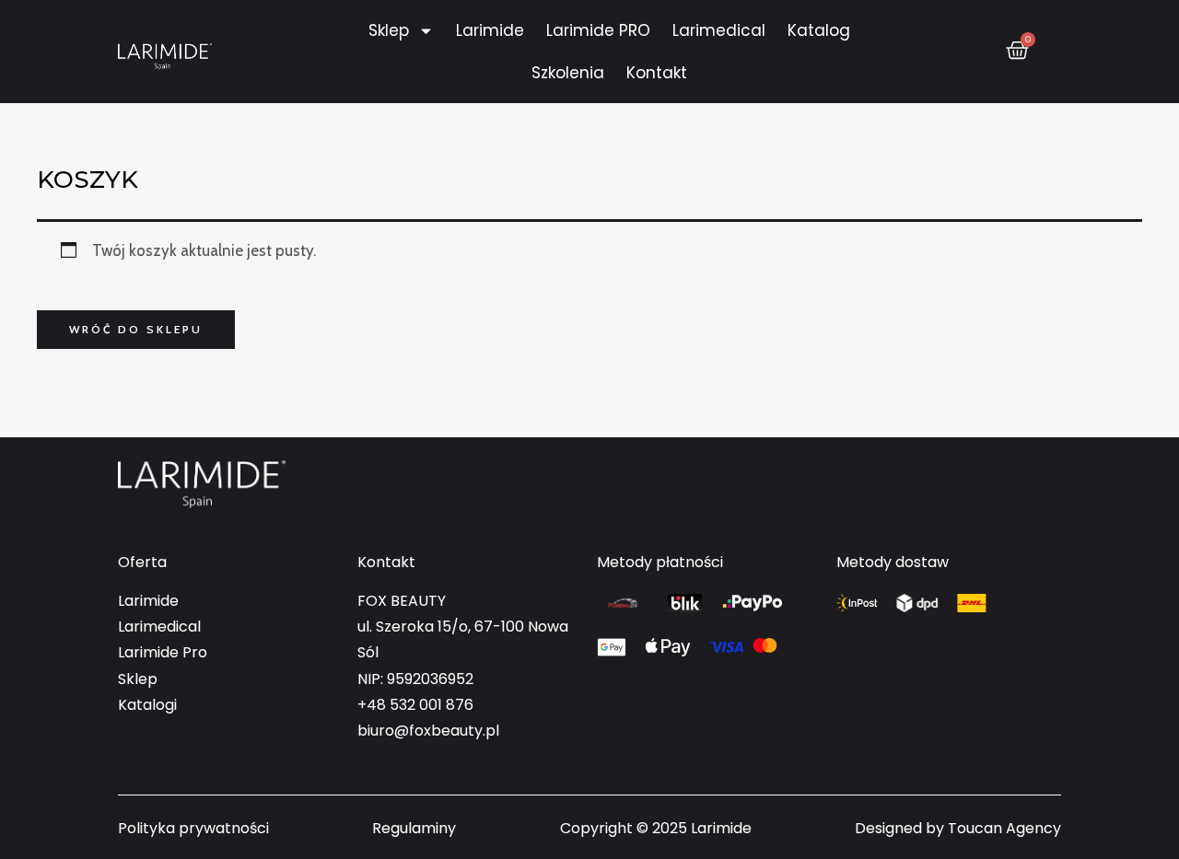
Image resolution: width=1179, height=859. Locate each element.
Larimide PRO (598, 30)
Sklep (388, 30)
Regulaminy (414, 828)
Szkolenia (567, 73)
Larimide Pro (162, 652)
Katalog (819, 30)
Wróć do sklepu (136, 329)
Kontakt (656, 73)
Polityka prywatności (193, 828)
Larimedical (718, 30)
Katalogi (147, 704)
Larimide (490, 30)
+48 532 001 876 (415, 704)
